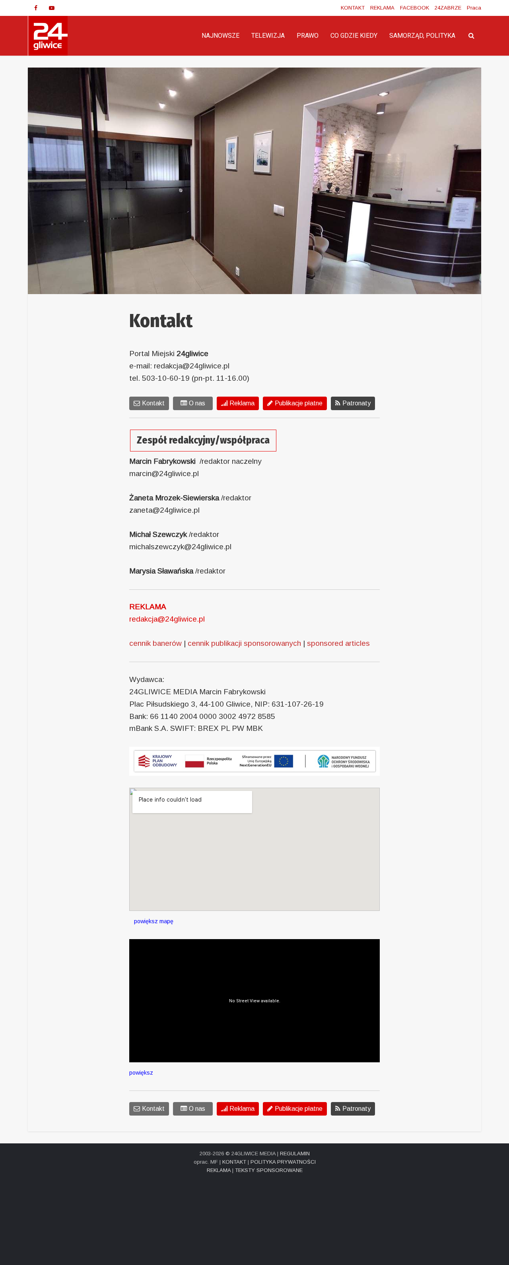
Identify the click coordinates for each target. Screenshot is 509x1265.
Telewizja (268, 35)
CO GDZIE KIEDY (353, 35)
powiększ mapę (151, 921)
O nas (197, 403)
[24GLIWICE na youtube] (52, 8)
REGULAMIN (295, 1154)
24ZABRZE (448, 8)
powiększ (141, 1072)
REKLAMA (382, 8)
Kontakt (153, 403)
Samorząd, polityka (422, 35)
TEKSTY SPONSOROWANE (269, 1170)
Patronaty (356, 403)
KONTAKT (353, 8)
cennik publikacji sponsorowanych (244, 643)
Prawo (308, 35)
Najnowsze (220, 35)
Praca (474, 8)
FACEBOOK (414, 8)
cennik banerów (155, 643)
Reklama (241, 403)
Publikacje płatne (298, 403)
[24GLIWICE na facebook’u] (36, 8)
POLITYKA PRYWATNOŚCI (283, 1162)
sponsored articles (338, 643)
